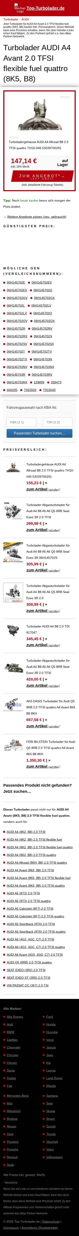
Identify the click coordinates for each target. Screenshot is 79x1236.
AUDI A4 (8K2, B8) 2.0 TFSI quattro (31, 855)
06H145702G (43, 290)
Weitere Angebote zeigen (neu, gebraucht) (36, 216)
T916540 (49, 390)
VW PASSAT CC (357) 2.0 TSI (27, 985)
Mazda (51, 1086)
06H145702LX (17, 313)
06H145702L (16, 305)
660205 (12, 390)
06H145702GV (17, 298)
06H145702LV (41, 305)
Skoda (50, 1111)
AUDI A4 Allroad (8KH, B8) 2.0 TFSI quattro (37, 862)
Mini (10, 1103)
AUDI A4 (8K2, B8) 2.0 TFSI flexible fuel (34, 839)
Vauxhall (52, 1141)
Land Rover (54, 1078)
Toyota (51, 1134)
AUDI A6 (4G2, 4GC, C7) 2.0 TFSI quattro (36, 947)
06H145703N (43, 359)
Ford (49, 1016)
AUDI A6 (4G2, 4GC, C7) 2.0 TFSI (30, 939)
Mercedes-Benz (18, 1095)
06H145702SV (17, 344)
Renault (12, 1157)
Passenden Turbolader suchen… (39, 433)
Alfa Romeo (15, 1016)
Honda (51, 1024)
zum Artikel (43, 489)
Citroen (12, 1063)
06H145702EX (17, 290)
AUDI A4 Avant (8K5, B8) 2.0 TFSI (30, 870)
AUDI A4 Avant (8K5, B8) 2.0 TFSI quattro (36, 885)
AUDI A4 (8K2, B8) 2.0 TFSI (26, 832)
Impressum (11, 1227)
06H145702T (16, 351)
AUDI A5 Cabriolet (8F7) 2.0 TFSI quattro (35, 916)
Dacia (11, 1070)
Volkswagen (54, 1157)
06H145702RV (42, 328)
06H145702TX (17, 359)
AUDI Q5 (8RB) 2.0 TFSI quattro (29, 962)
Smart (50, 1118)
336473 (56, 382)
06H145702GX (44, 298)
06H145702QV (17, 321)
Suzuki (51, 1126)
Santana (52, 1095)
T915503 (30, 390)
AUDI (25, 19)
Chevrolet (13, 1047)
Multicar (12, 1118)
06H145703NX (44, 367)
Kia (48, 1063)
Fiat (9, 1086)
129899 (39, 382)
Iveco (50, 1039)
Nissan (11, 1126)
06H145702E (16, 282)
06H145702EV (42, 282)
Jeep (49, 1055)
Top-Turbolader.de (46, 8)
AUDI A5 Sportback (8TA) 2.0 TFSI (31, 924)
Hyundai (52, 1032)
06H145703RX (17, 382)
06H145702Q (42, 313)
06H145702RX (17, 336)
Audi (10, 1024)
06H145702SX (44, 344)
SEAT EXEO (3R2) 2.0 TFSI (26, 970)
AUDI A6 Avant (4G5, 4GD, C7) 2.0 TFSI (35, 954)
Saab (10, 1164)
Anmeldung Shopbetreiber (40, 1227)
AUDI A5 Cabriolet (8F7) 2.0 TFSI (30, 908)
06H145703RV (42, 374)
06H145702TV (42, 351)
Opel (10, 1134)
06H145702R (16, 328)
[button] (42, 176)
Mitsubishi (14, 1111)
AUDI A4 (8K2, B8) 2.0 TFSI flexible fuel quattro (40, 847)
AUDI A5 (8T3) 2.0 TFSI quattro (29, 901)
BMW (10, 1032)
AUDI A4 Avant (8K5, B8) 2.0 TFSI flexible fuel (38, 878)
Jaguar (51, 1047)
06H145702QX (44, 321)
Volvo (50, 1149)
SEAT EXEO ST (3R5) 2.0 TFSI (28, 977)
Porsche (12, 1149)
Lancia (51, 1070)
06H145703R (16, 374)
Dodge (11, 1078)
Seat (49, 1103)
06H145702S (43, 336)
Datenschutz (51, 1221)
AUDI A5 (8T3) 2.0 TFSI (23, 893)
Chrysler (12, 1055)
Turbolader (10, 19)
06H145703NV (17, 367)
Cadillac (12, 1039)
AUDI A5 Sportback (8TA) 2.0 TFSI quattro (36, 931)
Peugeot (12, 1141)
